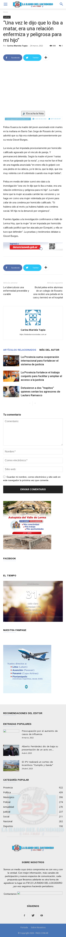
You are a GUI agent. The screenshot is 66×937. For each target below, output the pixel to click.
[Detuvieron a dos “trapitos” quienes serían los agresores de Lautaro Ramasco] (11, 391)
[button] (61, 4)
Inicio (5, 12)
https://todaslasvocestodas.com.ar (33, 334)
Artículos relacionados (19, 349)
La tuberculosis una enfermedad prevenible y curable (16, 291)
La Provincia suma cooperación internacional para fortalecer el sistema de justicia (40, 360)
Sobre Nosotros (38, 927)
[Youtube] (41, 915)
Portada (24, 927)
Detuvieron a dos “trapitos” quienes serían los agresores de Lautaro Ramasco (40, 391)
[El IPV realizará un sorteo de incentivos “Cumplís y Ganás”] (11, 765)
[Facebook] (24, 915)
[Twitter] (33, 915)
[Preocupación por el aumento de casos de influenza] (11, 735)
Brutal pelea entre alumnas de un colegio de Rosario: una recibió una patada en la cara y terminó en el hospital (48, 292)
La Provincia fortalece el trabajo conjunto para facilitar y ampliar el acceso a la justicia (41, 376)
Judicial (7, 17)
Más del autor (49, 349)
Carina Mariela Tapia (17, 45)
